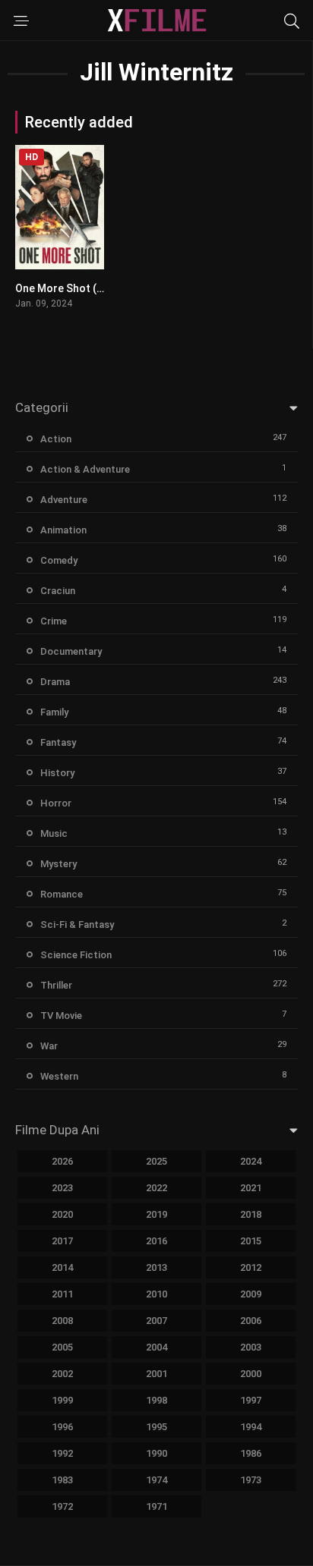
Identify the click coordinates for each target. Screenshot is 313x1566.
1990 (156, 1453)
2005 (62, 1347)
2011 (62, 1294)
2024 (250, 1161)
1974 (156, 1480)
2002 (62, 1373)
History (57, 772)
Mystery (58, 863)
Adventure (63, 499)
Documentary (71, 651)
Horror (55, 803)
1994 (250, 1426)
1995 (156, 1426)
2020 (62, 1214)
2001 (156, 1373)
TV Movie (61, 1015)
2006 (250, 1320)
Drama (55, 681)
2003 (250, 1347)
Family (54, 712)
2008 (62, 1320)
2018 (250, 1214)
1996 (62, 1426)
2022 (156, 1187)
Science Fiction (76, 955)
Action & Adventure (85, 469)
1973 (250, 1480)
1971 (156, 1506)
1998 (156, 1400)
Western (59, 1076)
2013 (156, 1267)
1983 (62, 1480)
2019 (156, 1214)
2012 (250, 1267)
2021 (250, 1187)
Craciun (57, 590)
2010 (156, 1294)
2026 (62, 1161)
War (49, 1046)
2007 (156, 1320)
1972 (62, 1506)
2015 (250, 1241)
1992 (62, 1453)
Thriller (56, 985)
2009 (250, 1294)
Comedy (58, 560)
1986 (250, 1453)
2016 (156, 1241)
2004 (156, 1347)
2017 (62, 1241)
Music (54, 833)
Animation (63, 530)
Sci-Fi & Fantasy (77, 924)
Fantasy (58, 742)
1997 (250, 1400)
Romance (61, 894)
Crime (53, 621)
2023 (62, 1187)
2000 (250, 1373)
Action (55, 439)
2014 (62, 1267)
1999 (62, 1400)
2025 (156, 1161)
